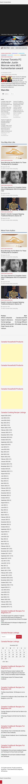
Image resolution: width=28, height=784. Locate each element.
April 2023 (3, 512)
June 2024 (3, 478)
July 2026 (3, 418)
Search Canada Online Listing (6, 160)
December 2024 (5, 464)
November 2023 (5, 495)
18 (13, 654)
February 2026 (4, 430)
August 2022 (4, 531)
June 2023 (3, 507)
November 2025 (5, 437)
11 (13, 652)
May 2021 (3, 565)
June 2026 (3, 420)
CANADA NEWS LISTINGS (14, 42)
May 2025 (3, 452)
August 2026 (4, 415)
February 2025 (4, 459)
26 (16, 656)
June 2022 (3, 536)
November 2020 (5, 580)
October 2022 (4, 527)
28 (24, 656)
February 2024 (4, 488)
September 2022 (5, 529)
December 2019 (5, 606)
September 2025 (5, 442)
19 (16, 654)
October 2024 (4, 468)
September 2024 (5, 471)
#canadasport (10, 55)
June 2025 (3, 449)
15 (2, 654)
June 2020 (3, 592)
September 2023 (5, 500)
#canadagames (15, 53)
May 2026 (3, 422)
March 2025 (4, 456)
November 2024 (5, 466)
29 (2, 659)
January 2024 (4, 490)
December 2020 (5, 577)
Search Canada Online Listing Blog (9, 74)
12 (16, 652)
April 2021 (3, 568)
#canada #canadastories (6, 53)
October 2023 (4, 498)
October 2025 (4, 439)
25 (13, 656)
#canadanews (4, 55)
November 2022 (5, 524)
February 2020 (4, 602)
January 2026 (4, 432)
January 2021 (4, 575)
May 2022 (3, 539)
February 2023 (4, 517)
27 (20, 656)
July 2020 (3, 589)
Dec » (7, 661)
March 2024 (4, 485)
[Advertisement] (14, 18)
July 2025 (3, 447)
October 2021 (4, 553)
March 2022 (4, 543)
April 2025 (3, 454)
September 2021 (5, 556)
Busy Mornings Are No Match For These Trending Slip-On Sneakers (13, 163)
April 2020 (3, 597)
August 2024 (4, 473)
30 (5, 659)
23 (5, 656)
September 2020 (5, 585)
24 (9, 656)
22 (2, 656)
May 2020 (3, 594)
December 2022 (5, 522)
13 (20, 652)
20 (20, 654)
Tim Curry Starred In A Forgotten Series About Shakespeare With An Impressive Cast (13, 189)
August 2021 (4, 558)
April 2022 (3, 541)
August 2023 (4, 502)
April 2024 (3, 483)
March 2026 (4, 427)
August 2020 (4, 587)
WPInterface (4, 771)
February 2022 (4, 546)
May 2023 (3, 510)
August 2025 (4, 444)
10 (9, 652)
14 (24, 652)
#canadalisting (21, 53)
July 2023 (3, 505)
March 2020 (4, 599)
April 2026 (3, 425)
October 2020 (4, 582)
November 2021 (5, 551)
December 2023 (5, 493)
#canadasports (17, 55)
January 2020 (4, 604)
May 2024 (3, 481)
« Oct (3, 661)
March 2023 (4, 514)
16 (5, 654)
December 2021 (5, 548)
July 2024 (3, 476)
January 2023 (4, 519)
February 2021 (4, 573)
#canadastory (23, 55)
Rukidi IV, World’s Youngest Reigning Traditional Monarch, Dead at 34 (12, 215)
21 (24, 654)
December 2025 (5, 435)
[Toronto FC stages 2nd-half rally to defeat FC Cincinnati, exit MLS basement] (7, 127)
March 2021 (4, 570)
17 (9, 654)
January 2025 (4, 461)
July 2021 (3, 560)
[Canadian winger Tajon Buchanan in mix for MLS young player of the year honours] (7, 109)
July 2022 (3, 534)
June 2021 (3, 563)
